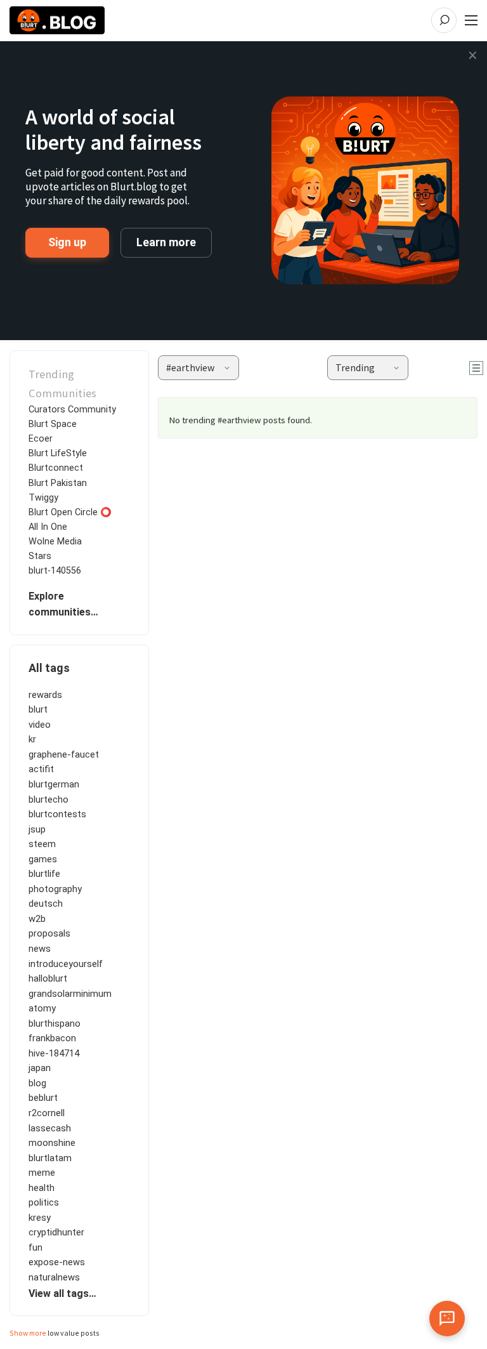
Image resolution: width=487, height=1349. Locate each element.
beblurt (43, 1097)
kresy (40, 1217)
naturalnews (54, 1277)
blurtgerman (54, 784)
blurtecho (48, 799)
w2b (37, 919)
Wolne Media (55, 541)
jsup (37, 829)
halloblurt (48, 978)
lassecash (50, 1128)
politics (44, 1202)
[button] (198, 367)
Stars (40, 556)
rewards (45, 695)
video (40, 724)
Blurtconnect (56, 468)
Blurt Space (53, 424)
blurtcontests (57, 814)
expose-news (57, 1262)
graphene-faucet (64, 754)
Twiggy (43, 497)
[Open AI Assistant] (447, 1318)
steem (42, 844)
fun (35, 1247)
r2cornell (47, 1113)
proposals (49, 933)
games (43, 859)
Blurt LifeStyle (58, 453)
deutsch (46, 903)
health (42, 1188)
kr (32, 739)
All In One (48, 527)
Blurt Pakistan (58, 483)
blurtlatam (50, 1158)
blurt (38, 709)
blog (37, 1083)
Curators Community (72, 409)
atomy (42, 1008)
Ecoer (41, 438)
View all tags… (62, 1293)
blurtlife (44, 873)
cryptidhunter (56, 1232)
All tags (49, 667)
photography (55, 889)
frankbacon (52, 1038)
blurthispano (55, 1023)
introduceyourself (66, 964)
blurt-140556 (55, 570)
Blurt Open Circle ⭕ (70, 512)
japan (40, 1068)
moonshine (52, 1142)
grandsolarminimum (70, 993)
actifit (41, 769)
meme (42, 1172)
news (40, 948)
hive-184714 (54, 1053)
